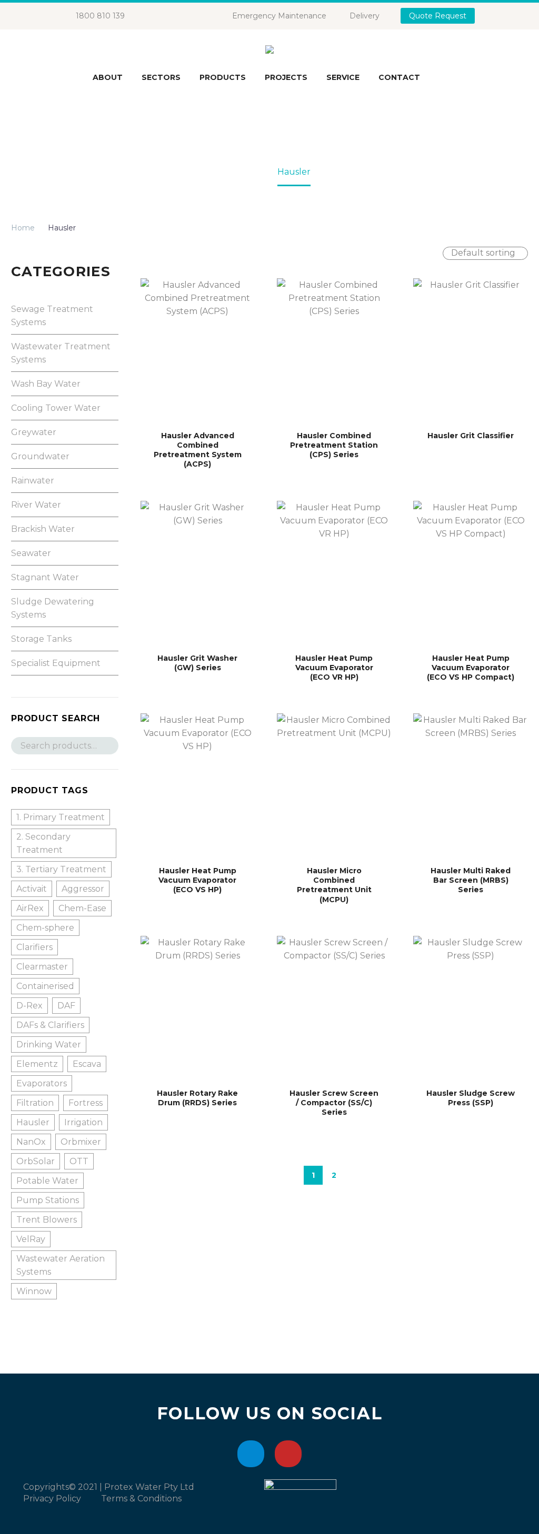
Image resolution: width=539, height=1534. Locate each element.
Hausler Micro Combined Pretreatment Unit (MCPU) (334, 885)
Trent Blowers (46, 1220)
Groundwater (40, 456)
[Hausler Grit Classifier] (470, 349)
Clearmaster (42, 967)
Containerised (45, 986)
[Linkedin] (250, 1453)
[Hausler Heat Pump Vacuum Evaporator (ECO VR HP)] (334, 572)
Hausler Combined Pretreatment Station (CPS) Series (334, 445)
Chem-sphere (45, 928)
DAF (66, 1006)
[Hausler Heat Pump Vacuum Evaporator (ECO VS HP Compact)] (470, 572)
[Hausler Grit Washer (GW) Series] (198, 572)
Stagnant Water (45, 577)
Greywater (33, 432)
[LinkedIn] (167, 16)
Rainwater (32, 481)
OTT (78, 1161)
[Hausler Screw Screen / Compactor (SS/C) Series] (334, 1007)
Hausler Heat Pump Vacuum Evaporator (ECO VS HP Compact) (470, 667)
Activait (31, 889)
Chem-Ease (82, 908)
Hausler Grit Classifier (470, 435)
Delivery (365, 16)
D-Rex (29, 1006)
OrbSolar (35, 1161)
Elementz (37, 1064)
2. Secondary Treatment (43, 843)
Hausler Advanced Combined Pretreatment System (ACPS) (198, 450)
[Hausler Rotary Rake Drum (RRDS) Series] (198, 1007)
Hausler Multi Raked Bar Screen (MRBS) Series (471, 880)
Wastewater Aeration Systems (60, 1265)
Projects (286, 77)
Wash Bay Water (46, 384)
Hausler (32, 1122)
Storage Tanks (41, 639)
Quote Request (437, 16)
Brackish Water (43, 529)
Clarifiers (34, 947)
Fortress (85, 1103)
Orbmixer (81, 1142)
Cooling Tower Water (56, 408)
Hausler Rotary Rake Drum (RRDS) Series (197, 1097)
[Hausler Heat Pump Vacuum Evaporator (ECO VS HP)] (198, 784)
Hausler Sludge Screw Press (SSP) (470, 1097)
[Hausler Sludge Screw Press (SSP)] (470, 1007)
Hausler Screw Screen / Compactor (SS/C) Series (334, 1102)
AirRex (30, 908)
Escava (87, 1064)
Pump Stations (47, 1200)
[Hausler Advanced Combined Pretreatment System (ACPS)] (198, 349)
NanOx (31, 1142)
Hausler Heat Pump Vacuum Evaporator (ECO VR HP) (334, 667)
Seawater (31, 553)
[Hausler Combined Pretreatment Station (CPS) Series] (334, 349)
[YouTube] (183, 16)
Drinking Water (48, 1044)
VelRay (30, 1239)
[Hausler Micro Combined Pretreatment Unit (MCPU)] (334, 784)
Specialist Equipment (56, 663)
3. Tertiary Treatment (61, 869)
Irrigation (83, 1122)
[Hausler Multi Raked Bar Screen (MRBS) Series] (470, 784)
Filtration (35, 1103)
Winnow (34, 1291)
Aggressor (83, 889)
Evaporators (41, 1083)
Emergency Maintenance (279, 16)
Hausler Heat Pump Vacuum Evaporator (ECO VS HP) (197, 880)
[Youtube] (288, 1453)
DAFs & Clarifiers (50, 1025)
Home (23, 228)
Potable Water (47, 1181)
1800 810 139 (100, 16)
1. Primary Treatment (60, 817)
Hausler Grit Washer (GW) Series (197, 662)
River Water (36, 505)
